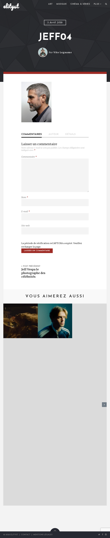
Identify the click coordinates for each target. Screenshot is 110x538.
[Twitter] (99, 534)
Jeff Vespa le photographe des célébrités (33, 273)
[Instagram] (105, 534)
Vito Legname (63, 52)
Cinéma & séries (80, 4)
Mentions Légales (42, 535)
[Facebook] (102, 534)
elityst (11, 6)
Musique (61, 4)
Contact (25, 535)
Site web (25, 225)
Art (50, 4)
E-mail (25, 211)
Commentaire (29, 156)
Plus (96, 4)
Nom (24, 197)
